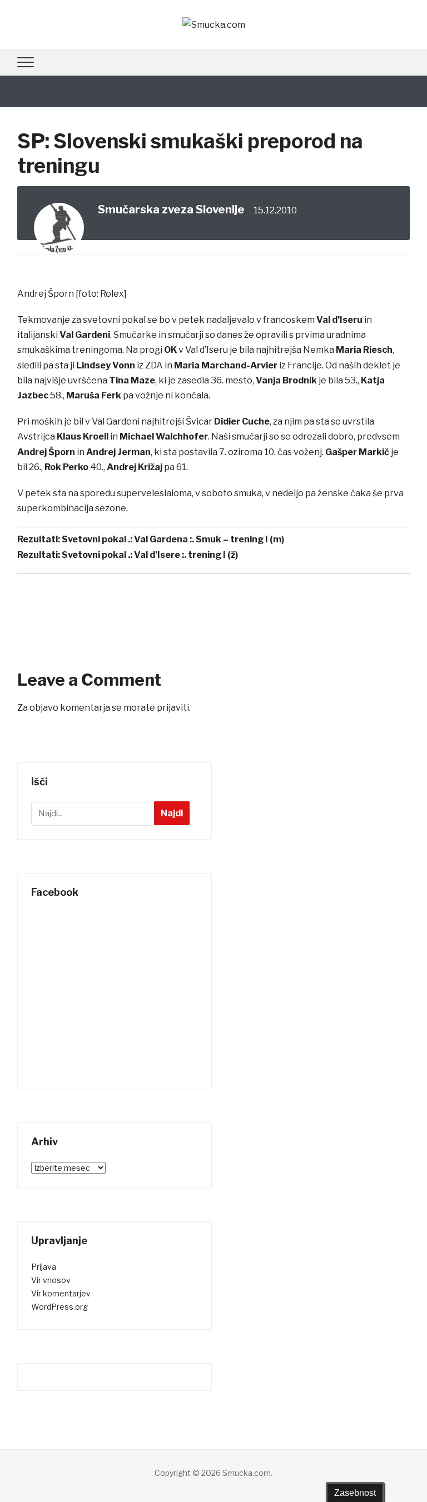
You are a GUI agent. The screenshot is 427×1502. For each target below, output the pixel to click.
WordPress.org (59, 1306)
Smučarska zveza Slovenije (171, 209)
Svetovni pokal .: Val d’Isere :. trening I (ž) (150, 555)
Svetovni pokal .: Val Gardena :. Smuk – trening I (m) (173, 539)
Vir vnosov (51, 1280)
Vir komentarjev (61, 1293)
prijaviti (173, 707)
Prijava (43, 1266)
